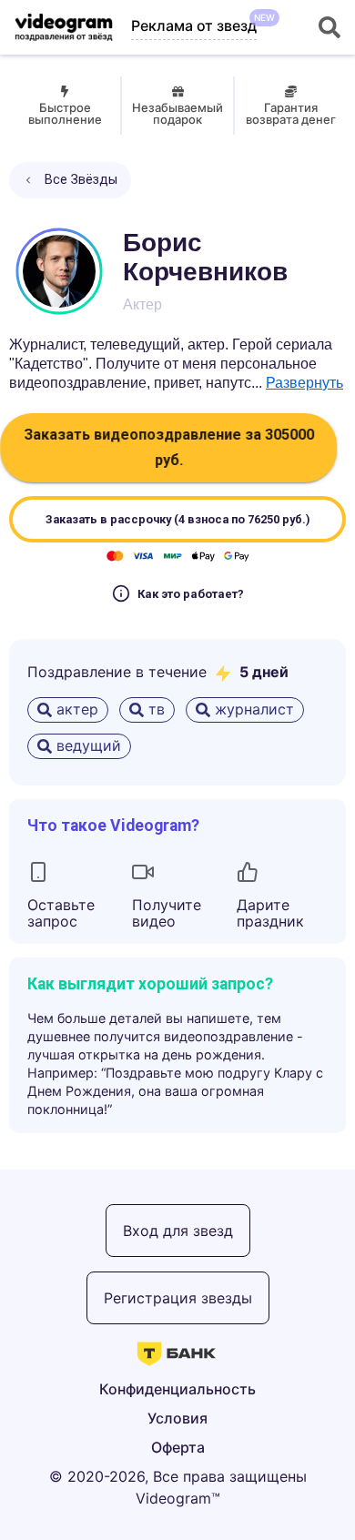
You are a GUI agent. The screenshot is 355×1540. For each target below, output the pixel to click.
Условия (177, 1418)
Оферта (178, 1447)
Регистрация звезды (178, 1298)
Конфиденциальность (177, 1389)
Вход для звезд (178, 1230)
